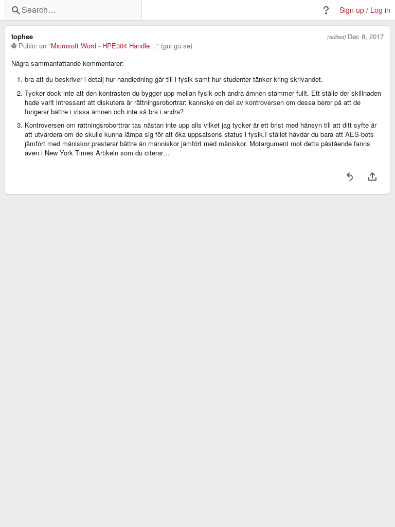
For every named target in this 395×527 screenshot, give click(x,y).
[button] (326, 10)
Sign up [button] (351, 10)
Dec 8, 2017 (366, 36)
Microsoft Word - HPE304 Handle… (103, 45)
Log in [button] (380, 10)
